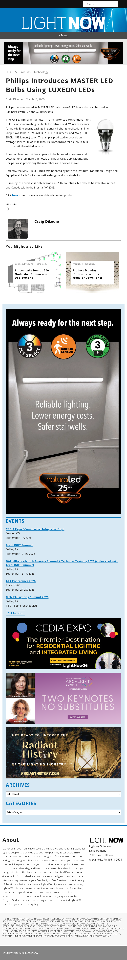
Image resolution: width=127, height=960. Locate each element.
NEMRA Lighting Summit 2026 (27, 597)
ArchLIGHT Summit (19, 545)
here (15, 195)
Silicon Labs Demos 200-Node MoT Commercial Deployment (32, 274)
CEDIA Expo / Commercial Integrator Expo (35, 529)
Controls (19, 263)
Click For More (15, 613)
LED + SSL (12, 72)
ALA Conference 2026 (21, 581)
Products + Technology (34, 72)
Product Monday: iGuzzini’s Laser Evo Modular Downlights (88, 274)
